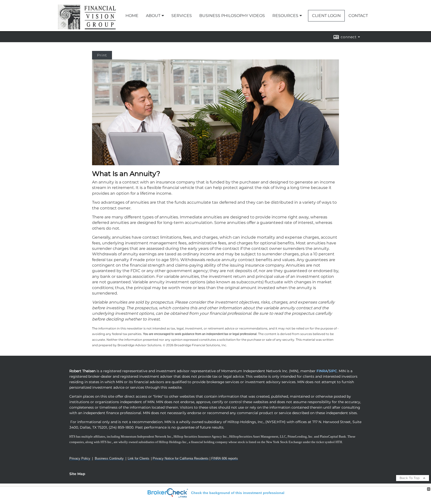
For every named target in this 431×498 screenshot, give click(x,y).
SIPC (333, 371)
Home (131, 15)
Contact (358, 15)
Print (102, 55)
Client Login (326, 15)
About (153, 15)
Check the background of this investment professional (237, 493)
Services (181, 15)
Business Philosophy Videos (232, 15)
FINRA (321, 371)
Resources (285, 15)
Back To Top (410, 478)
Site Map (77, 474)
